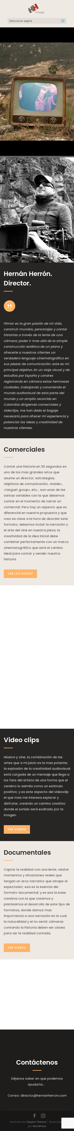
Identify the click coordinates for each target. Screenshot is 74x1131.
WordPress (39, 1126)
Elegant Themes (36, 1121)
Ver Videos (17, 829)
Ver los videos (20, 573)
